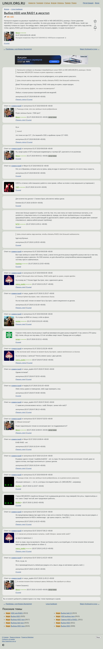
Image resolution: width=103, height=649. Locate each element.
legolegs (19, 263)
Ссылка (6, 43)
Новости (31, 3)
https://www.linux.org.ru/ (9, 641)
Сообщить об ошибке (8, 639)
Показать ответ (20, 120)
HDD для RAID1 (17, 613)
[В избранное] (95, 21)
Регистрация (88, 3)
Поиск (73, 3)
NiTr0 (18, 224)
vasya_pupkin (21, 284)
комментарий (16, 106)
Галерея (39, 3)
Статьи (47, 3)
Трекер (68, 3)
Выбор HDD (15, 616)
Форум (53, 3)
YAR (17, 187)
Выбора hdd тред (17, 623)
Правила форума (15, 637)
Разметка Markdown (27, 637)
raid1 (12, 17)
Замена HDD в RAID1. (69, 619)
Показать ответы (21, 99)
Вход (97, 3)
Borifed (18, 486)
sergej (18, 339)
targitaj (18, 321)
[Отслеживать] (95, 27)
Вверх (98, 637)
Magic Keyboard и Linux (88, 49)
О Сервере (5, 637)
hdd (8, 17)
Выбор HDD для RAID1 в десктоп (26, 13)
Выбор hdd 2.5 (66, 613)
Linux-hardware (17, 9)
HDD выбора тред (68, 616)
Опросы (60, 3)
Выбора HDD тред (18, 619)
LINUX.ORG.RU (13, 3)
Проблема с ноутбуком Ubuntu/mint (19, 49)
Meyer (18, 33)
